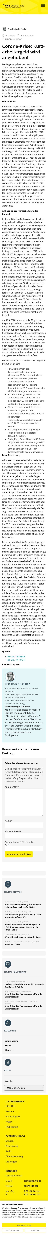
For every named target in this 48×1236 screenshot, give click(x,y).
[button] (40, 5)
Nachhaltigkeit (13, 1116)
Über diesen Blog (14, 1156)
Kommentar (12, 787)
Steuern (10, 1140)
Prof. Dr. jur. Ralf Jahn (17, 683)
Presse (9, 1121)
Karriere (10, 1111)
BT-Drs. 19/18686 (16, 656)
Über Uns (10, 1106)
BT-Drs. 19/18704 (16, 659)
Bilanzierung (12, 1146)
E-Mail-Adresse (13, 831)
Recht (8, 1151)
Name (9, 821)
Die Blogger (11, 1161)
